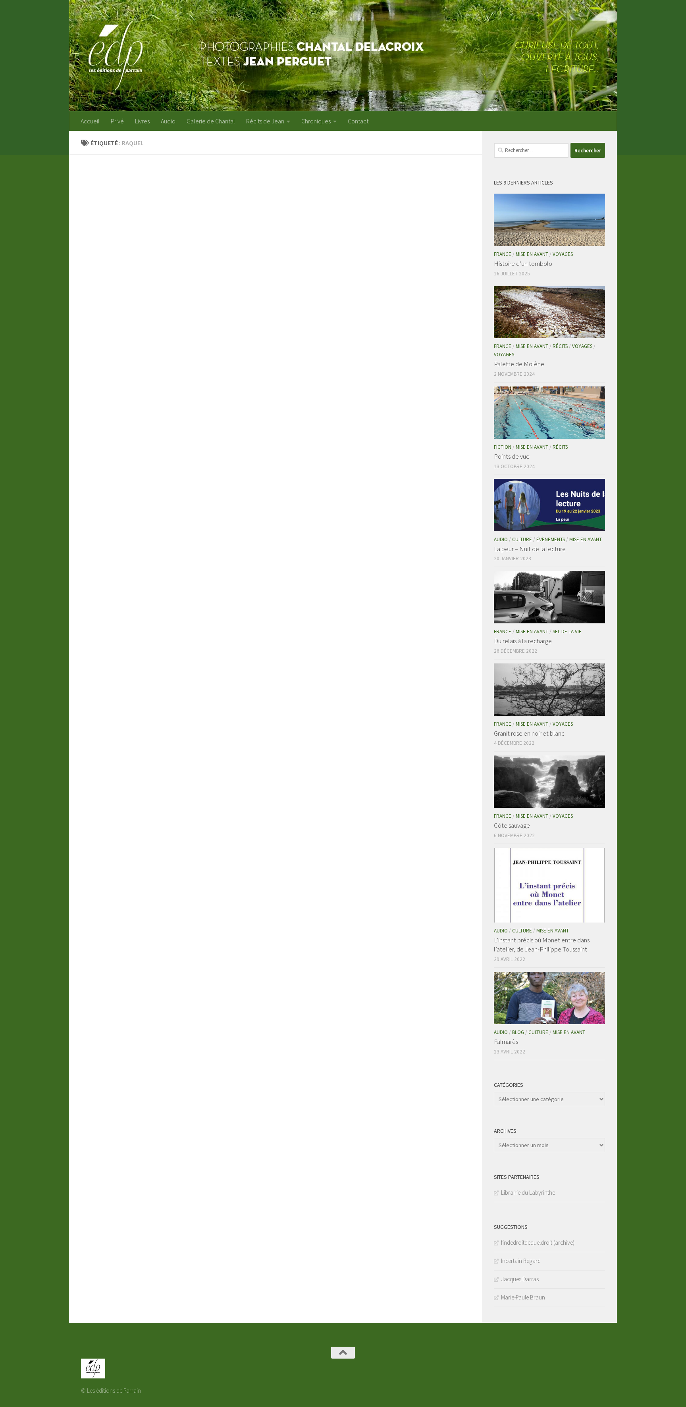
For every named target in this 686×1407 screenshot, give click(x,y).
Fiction (502, 447)
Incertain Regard (521, 1261)
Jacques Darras (520, 1279)
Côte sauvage (512, 825)
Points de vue (512, 456)
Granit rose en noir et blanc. (530, 733)
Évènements (550, 539)
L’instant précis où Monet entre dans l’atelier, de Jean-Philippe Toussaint (542, 945)
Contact (358, 121)
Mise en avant (532, 254)
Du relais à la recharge (523, 640)
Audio (168, 121)
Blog (518, 1032)
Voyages (563, 254)
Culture (522, 539)
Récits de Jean (265, 121)
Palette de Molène (519, 363)
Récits (560, 346)
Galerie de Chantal (211, 121)
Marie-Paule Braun (523, 1297)
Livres (142, 121)
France (502, 254)
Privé (117, 121)
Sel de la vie (567, 631)
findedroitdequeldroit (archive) (537, 1242)
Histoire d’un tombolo (523, 263)
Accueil (90, 121)
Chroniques (316, 121)
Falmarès (506, 1041)
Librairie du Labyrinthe (528, 1192)
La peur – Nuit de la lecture (530, 548)
